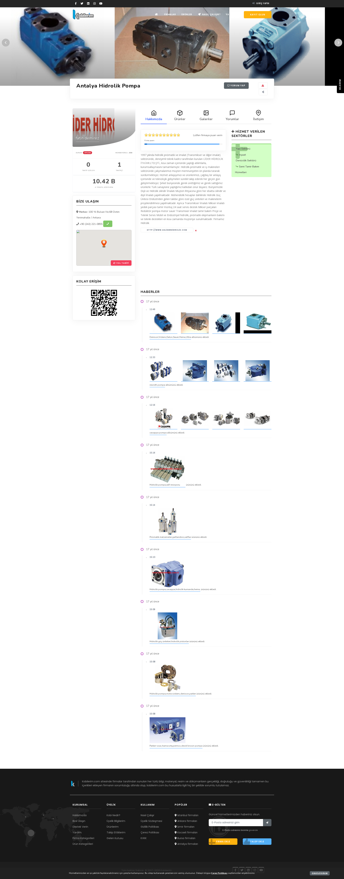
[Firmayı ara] (107, 224)
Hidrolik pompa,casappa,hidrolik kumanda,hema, (175, 589)
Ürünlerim (113, 827)
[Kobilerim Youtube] (101, 3)
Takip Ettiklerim (116, 832)
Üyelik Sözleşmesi (151, 821)
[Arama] (239, 14)
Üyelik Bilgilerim (116, 821)
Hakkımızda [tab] (153, 119)
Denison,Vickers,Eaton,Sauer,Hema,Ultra (170, 337)
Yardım (230, 14)
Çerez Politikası (150, 832)
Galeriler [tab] (206, 119)
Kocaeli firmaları (187, 832)
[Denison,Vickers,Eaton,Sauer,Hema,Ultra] (163, 323)
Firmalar (170, 14)
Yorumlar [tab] (232, 119)
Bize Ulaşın (79, 821)
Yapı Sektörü (243, 148)
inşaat (242, 154)
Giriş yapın (262, 3)
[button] (103, 243)
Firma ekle (223, 841)
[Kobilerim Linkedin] (88, 3)
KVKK (144, 838)
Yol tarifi (122, 263)
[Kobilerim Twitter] (82, 3)
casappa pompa (158, 432)
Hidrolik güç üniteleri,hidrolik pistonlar (169, 641)
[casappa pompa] (163, 418)
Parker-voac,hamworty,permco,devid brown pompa (176, 745)
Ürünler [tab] (179, 119)
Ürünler (186, 14)
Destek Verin (80, 827)
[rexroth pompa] (163, 370)
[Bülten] (267, 822)
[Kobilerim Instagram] (94, 3)
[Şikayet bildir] (263, 85)
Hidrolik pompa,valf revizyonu (165, 484)
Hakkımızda (80, 815)
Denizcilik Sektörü (246, 160)
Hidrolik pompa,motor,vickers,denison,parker (173, 693)
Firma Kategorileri (83, 838)
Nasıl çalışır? (210, 14)
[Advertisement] (206, 261)
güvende (253, 830)
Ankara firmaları (187, 821)
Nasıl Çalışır (147, 815)
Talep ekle (257, 841)
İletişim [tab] (258, 119)
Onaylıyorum (320, 873)
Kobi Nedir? (113, 815)
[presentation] (6, 43)
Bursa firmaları (186, 838)
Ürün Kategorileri (83, 844)
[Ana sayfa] (156, 14)
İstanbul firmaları (187, 815)
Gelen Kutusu (115, 838)
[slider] (162, 135)
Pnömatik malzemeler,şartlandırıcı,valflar (170, 536)
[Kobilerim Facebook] (76, 3)
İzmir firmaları (185, 827)
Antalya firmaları (187, 844)
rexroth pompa (157, 384)
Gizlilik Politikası (150, 827)
